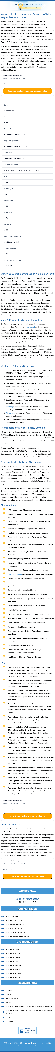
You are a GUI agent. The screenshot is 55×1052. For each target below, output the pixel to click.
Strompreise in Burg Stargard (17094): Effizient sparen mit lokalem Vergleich (29, 1011)
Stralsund (9, 1017)
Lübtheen (9, 990)
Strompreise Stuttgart (13, 969)
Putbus (8, 1002)
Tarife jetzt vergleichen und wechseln (27, 876)
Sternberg (9, 1021)
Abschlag (9, 406)
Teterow (8, 994)
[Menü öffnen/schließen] (50, 4)
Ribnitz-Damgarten (12, 998)
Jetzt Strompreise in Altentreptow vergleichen (27, 91)
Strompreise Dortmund (13, 977)
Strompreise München (13, 957)
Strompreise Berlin (12, 949)
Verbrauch (6, 84)
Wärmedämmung (15, 574)
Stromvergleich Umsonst (30, 1043)
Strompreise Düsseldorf (14, 973)
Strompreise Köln (12, 961)
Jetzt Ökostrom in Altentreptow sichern (27, 816)
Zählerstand (10, 413)
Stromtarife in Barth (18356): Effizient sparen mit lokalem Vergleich (29, 1006)
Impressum (27, 1046)
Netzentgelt (30, 327)
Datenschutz (38, 1046)
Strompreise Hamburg (13, 953)
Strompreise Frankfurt (13, 965)
